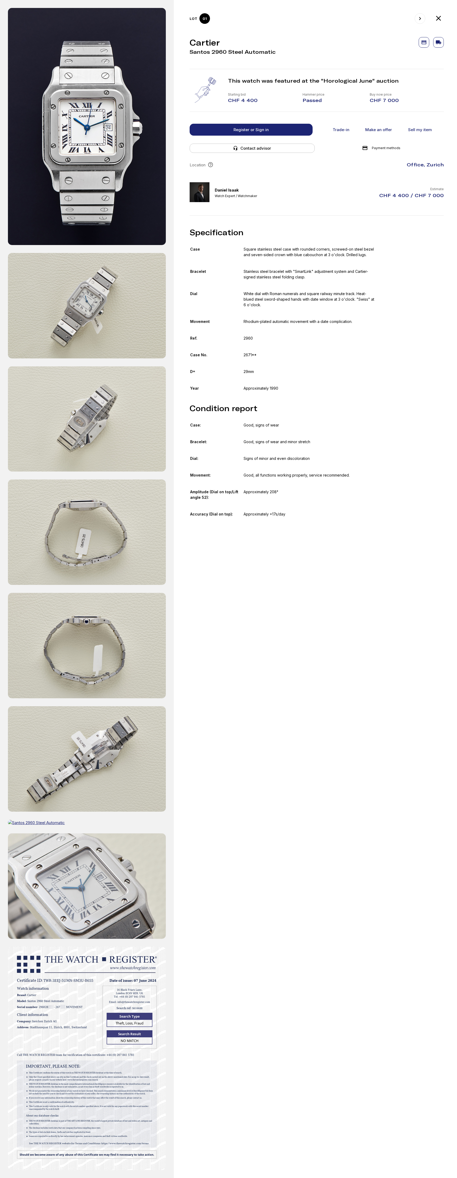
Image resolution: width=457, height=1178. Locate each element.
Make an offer (378, 129)
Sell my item (420, 129)
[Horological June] (438, 18)
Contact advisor (255, 148)
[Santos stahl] (420, 18)
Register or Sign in (251, 129)
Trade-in (341, 129)
